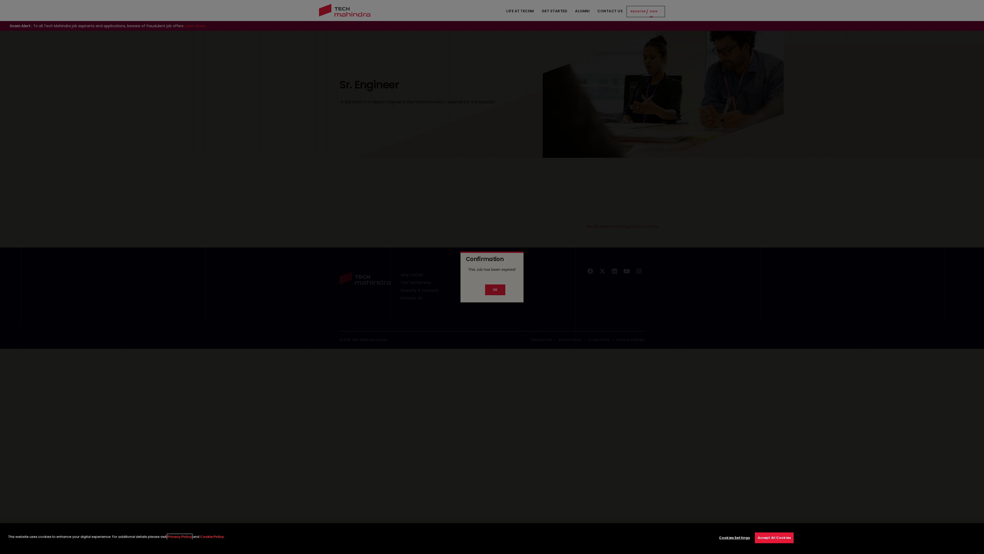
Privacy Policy (179, 536)
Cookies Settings (734, 537)
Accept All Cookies (774, 537)
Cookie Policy (212, 536)
